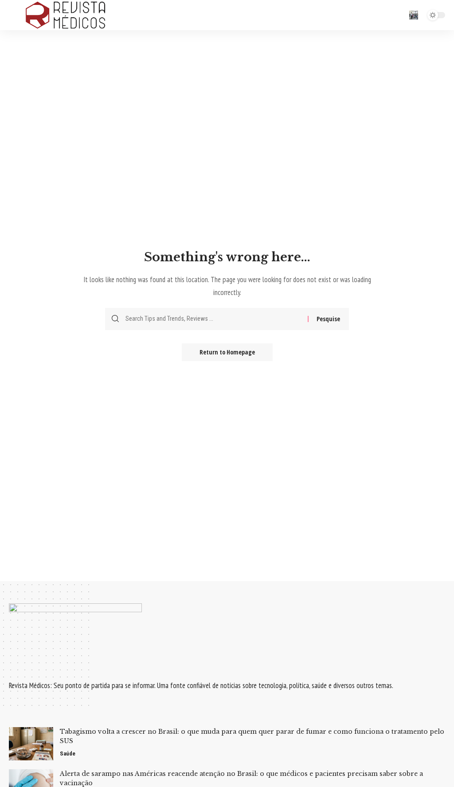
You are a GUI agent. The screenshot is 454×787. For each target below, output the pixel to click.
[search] (413, 15)
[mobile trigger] (16, 15)
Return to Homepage (227, 352)
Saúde (67, 753)
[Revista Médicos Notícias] (65, 15)
